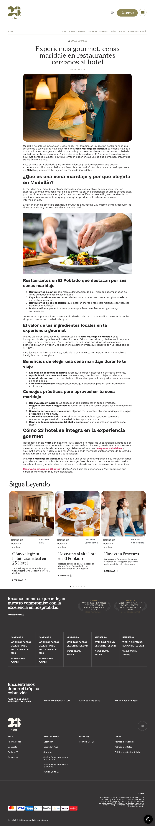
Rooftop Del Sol (87, 742)
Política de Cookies (124, 742)
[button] (11, 537)
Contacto (12, 747)
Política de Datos (123, 747)
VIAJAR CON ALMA (77, 31)
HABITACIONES (51, 736)
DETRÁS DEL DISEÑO (137, 31)
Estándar (48, 742)
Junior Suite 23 (51, 772)
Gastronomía (91, 542)
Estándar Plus (50, 747)
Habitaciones (14, 742)
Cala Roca (90, 539)
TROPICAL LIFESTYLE (98, 31)
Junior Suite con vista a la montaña (55, 758)
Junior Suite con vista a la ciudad (55, 765)
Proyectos (13, 757)
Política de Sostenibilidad (128, 752)
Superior (47, 752)
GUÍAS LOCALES (118, 31)
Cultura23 (13, 752)
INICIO (11, 736)
